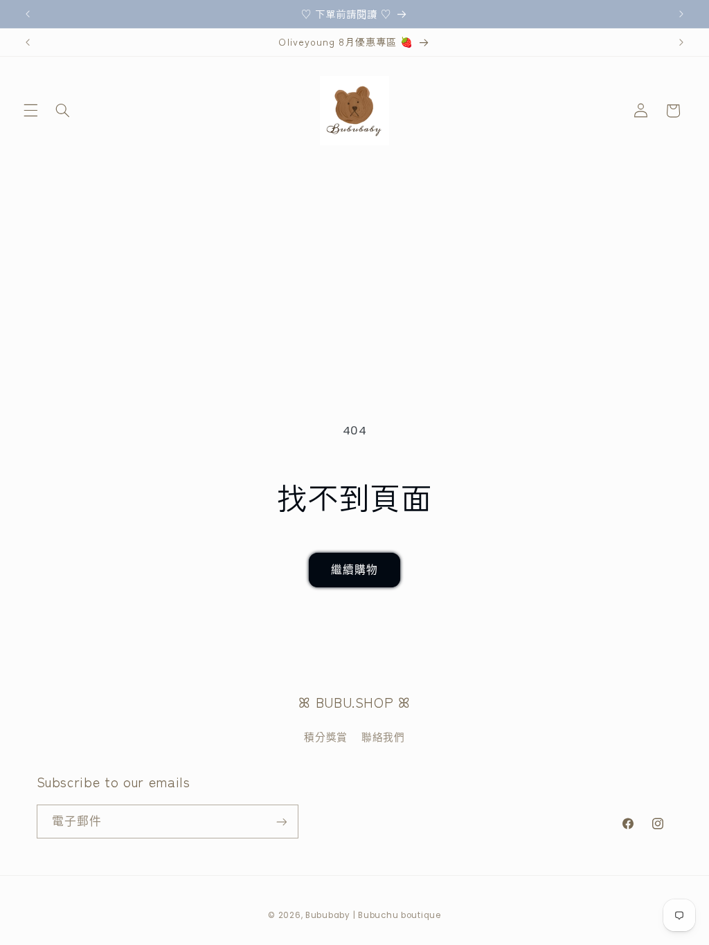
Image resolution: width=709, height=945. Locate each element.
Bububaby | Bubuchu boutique (373, 915)
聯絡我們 (383, 737)
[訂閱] (281, 821)
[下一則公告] (681, 14)
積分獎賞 (326, 737)
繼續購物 (354, 570)
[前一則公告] (27, 14)
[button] (30, 111)
